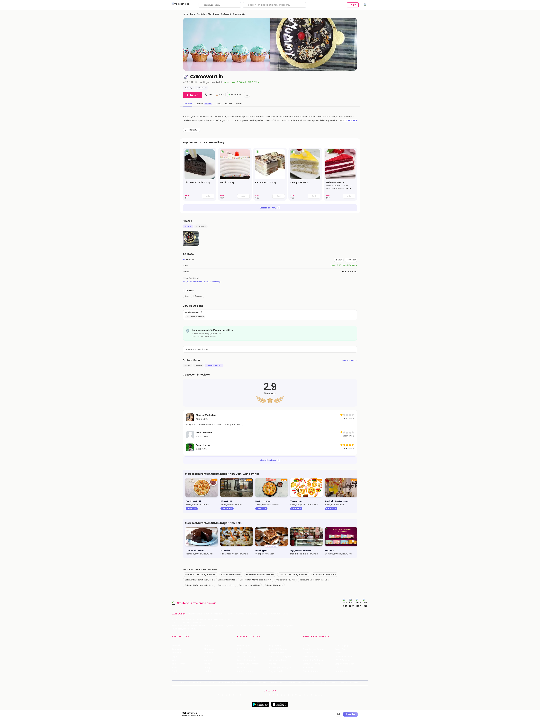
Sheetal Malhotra (206, 415)
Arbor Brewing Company (315, 649)
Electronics (252, 613)
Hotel (264, 613)
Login (353, 4)
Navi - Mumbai (179, 664)
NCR (206, 656)
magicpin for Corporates (317, 682)
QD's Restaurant (311, 671)
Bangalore (176, 649)
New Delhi (201, 14)
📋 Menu (220, 94)
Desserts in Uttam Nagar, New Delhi (294, 574)
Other (286, 613)
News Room (185, 682)
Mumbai (208, 660)
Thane (207, 664)
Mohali (175, 660)
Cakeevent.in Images (274, 585)
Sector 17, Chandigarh (280, 656)
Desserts (198, 296)
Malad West (243, 667)
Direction (352, 260)
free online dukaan (204, 603)
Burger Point (341, 649)
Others (318, 695)
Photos (188, 226)
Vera (333, 682)
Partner (291, 682)
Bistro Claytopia (342, 645)
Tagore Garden (276, 671)
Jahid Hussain (204, 432)
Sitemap (273, 682)
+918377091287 (349, 271)
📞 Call (208, 94)
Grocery (229, 613)
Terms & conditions (198, 349)
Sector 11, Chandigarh (247, 660)
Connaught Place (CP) (280, 667)
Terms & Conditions (258, 682)
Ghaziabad (177, 652)
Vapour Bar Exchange (313, 660)
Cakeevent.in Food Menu (249, 585)
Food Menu (201, 226)
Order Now (192, 95)
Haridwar (208, 671)
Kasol (174, 671)
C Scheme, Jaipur (278, 660)
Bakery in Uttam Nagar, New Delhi (260, 574)
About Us (197, 682)
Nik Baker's (308, 652)
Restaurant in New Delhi (231, 574)
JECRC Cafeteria (343, 660)
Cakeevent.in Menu (226, 585)
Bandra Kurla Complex (248, 664)
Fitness (240, 613)
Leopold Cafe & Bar (344, 664)
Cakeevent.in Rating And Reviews (199, 585)
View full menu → (349, 360)
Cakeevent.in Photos (226, 580)
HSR (239, 649)
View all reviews (268, 460)
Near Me (226, 682)
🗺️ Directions (234, 94)
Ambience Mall (276, 652)
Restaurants (195, 613)
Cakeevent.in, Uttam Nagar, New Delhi (256, 580)
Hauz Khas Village (245, 671)
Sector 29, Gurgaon (278, 649)
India (192, 14)
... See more (350, 120)
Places (283, 682)
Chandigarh (209, 649)
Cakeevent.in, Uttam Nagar (324, 574)
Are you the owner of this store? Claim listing (201, 282)
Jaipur (174, 656)
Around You (208, 682)
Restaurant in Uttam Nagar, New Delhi (201, 574)
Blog (218, 682)
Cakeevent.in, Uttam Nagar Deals (199, 580)
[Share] (247, 94)
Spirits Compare (239, 682)
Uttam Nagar (213, 14)
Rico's (337, 667)
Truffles (306, 645)
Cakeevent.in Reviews (285, 580)
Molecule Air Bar (310, 656)
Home (185, 14)
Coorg (207, 667)
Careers (343, 682)
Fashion (218, 613)
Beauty (208, 613)
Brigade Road (275, 645)
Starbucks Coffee (311, 664)
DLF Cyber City (244, 652)
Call (338, 714)
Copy (340, 260)
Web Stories (355, 682)
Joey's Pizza (308, 667)
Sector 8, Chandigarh (247, 656)
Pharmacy (275, 613)
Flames (338, 652)
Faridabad (208, 652)
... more (347, 188)
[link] (199, 174)
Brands (300, 682)
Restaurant (226, 14)
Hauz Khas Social (343, 671)
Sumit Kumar (203, 445)
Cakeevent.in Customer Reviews (313, 580)
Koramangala (243, 645)
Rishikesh (176, 667)
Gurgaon (208, 645)
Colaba (272, 664)
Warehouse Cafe (343, 656)
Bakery (187, 296)
